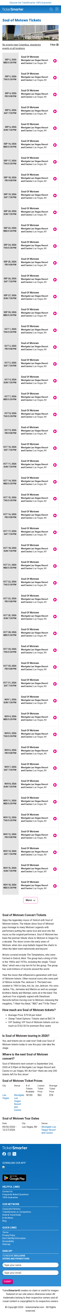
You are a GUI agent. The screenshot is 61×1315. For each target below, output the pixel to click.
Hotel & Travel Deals (11, 1215)
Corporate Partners (11, 1209)
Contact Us (7, 1191)
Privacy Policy (8, 1235)
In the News (7, 1218)
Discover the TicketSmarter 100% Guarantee (30, 2)
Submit (7, 1281)
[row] (30, 61)
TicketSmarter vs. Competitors (16, 1212)
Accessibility (8, 1241)
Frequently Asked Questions (15, 1194)
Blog (4, 1221)
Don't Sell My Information (14, 1238)
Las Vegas (5, 1097)
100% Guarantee (10, 1197)
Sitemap (6, 1244)
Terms (5, 1232)
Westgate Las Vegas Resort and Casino (19, 1102)
